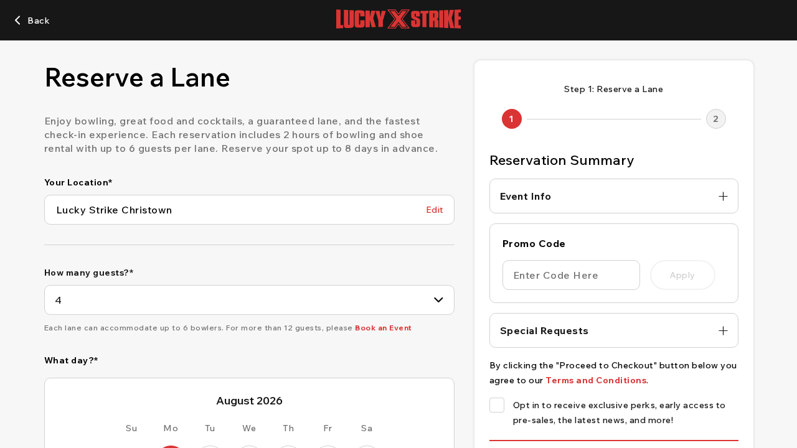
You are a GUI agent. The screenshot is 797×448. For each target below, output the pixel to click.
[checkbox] (496, 405)
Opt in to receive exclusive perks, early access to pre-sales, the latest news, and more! (619, 412)
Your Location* (78, 182)
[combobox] (249, 300)
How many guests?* (89, 272)
